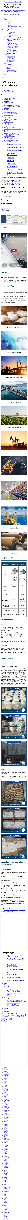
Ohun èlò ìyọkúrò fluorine (13, 51)
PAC (2, 1016)
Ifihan (5, 54)
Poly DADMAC (11, 32)
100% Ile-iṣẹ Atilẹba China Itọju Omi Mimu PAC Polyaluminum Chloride (13, 910)
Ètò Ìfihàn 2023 (11, 60)
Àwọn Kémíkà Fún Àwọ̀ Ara (11, 140)
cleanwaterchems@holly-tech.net (15, 1000)
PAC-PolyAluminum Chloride (14, 37)
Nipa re (5, 984)
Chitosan (9, 49)
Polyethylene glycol (12, 47)
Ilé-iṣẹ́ (5, 19)
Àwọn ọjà (6, 29)
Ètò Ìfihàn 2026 (11, 56)
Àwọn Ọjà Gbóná (5, 1015)
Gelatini (9, 42)
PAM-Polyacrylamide (12, 35)
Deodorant (6, 131)
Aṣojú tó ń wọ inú (8, 122)
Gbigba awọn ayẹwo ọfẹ (7, 196)
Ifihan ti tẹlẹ (10, 61)
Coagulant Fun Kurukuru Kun (11, 134)
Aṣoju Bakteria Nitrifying (13, 990)
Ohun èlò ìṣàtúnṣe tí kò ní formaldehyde (13, 129)
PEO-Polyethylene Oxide (13, 44)
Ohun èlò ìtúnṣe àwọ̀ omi (13, 30)
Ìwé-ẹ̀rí (8, 23)
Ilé (4, 18)
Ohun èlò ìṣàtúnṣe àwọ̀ (9, 127)
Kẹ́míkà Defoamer (7, 1018)
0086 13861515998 (11, 1004)
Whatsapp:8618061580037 (13, 1005)
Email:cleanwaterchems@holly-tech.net (10, 10)
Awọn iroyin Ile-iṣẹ (11, 71)
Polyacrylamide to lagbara (15, 980)
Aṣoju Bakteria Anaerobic (13, 991)
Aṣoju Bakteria (7, 124)
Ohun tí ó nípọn (11, 53)
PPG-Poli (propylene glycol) (14, 46)
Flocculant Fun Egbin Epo (10, 137)
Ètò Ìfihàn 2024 (11, 58)
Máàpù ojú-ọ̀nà (14, 1015)
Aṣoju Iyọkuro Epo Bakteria (14, 993)
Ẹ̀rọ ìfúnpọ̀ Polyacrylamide (15, 959)
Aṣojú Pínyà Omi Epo (9, 136)
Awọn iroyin (7, 68)
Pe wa (5, 74)
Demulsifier (6, 130)
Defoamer (9, 40)
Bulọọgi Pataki (22, 1015)
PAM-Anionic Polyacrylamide (12, 154)
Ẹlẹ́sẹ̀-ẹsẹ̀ (10, 1016)
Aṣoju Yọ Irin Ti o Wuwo (10, 133)
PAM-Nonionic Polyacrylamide (12, 965)
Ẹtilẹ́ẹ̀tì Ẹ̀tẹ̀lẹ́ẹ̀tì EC (11, 43)
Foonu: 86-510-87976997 (13, 1003)
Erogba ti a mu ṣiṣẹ (8, 141)
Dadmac (6, 1016)
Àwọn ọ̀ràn (9, 65)
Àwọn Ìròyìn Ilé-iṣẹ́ (11, 70)
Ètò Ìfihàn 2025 (11, 57)
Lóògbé (9, 67)
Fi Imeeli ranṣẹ (4, 1021)
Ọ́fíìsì (8, 22)
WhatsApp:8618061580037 (15, 11)
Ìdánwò (9, 25)
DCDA (5, 126)
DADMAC (10, 33)
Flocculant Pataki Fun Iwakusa (11, 138)
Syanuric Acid (7, 123)
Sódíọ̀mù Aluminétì (11, 50)
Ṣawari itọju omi (11, 72)
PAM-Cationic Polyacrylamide (12, 973)
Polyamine (9, 36)
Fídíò (5, 63)
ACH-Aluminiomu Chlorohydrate (15, 39)
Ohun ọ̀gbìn (10, 64)
